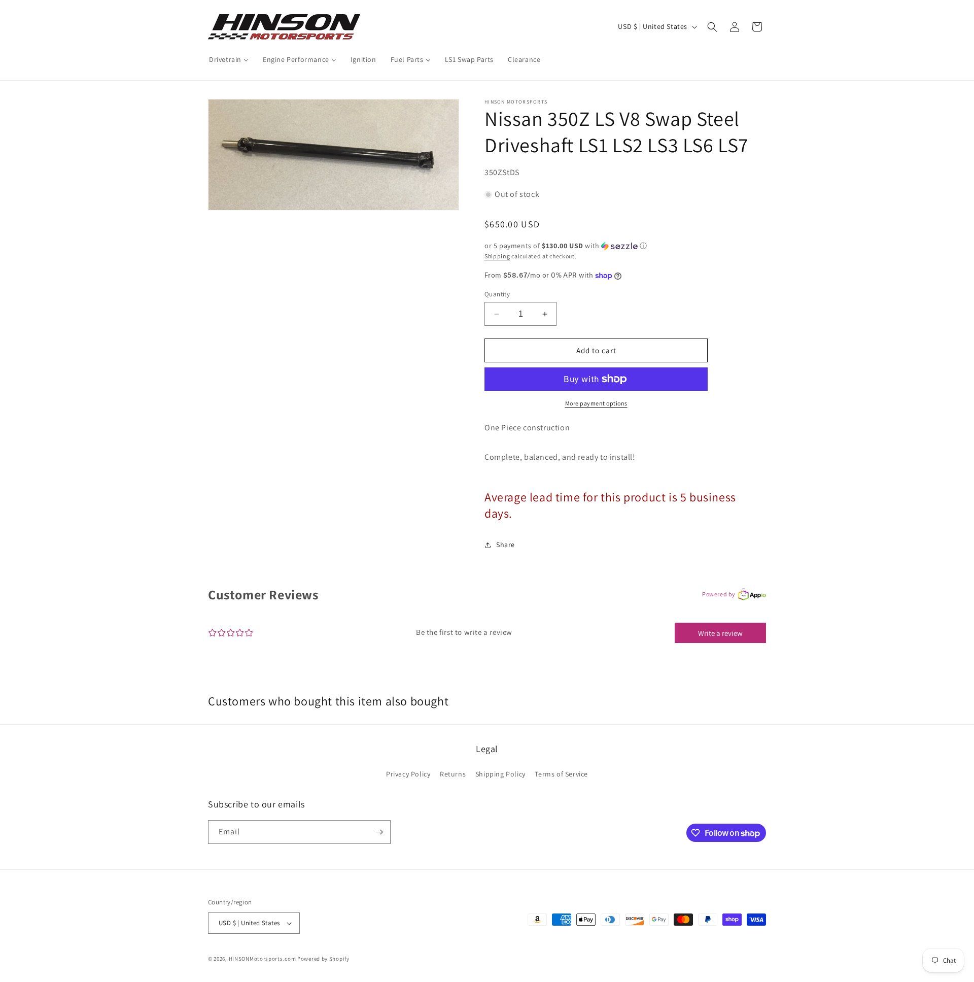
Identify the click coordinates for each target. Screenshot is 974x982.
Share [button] (505, 544)
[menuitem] (229, 59)
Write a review (720, 633)
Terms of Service (561, 773)
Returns (453, 773)
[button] (712, 27)
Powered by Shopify (323, 958)
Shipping (497, 256)
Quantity (497, 294)
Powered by (719, 594)
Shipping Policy (500, 773)
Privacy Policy (408, 773)
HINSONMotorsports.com (262, 958)
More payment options (596, 403)
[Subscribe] (379, 832)
